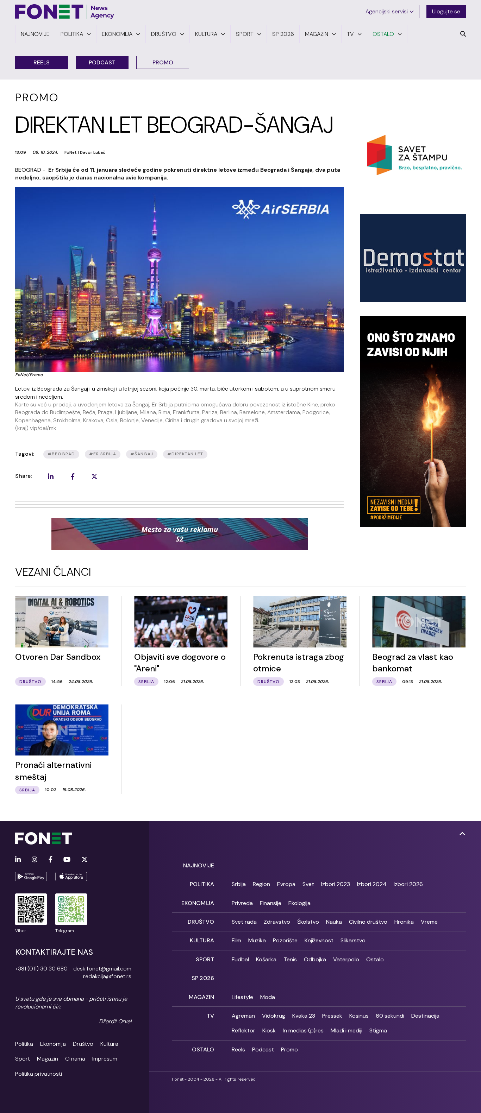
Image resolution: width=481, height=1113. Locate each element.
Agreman (243, 1015)
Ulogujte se (446, 11)
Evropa (286, 884)
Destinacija (425, 1015)
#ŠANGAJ (141, 454)
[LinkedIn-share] (50, 476)
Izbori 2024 (372, 884)
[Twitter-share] (94, 476)
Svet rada (244, 921)
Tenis (290, 959)
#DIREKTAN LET (185, 454)
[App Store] (71, 876)
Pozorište (285, 940)
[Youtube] (66, 859)
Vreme (429, 921)
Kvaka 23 (303, 1015)
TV (210, 1015)
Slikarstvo (353, 940)
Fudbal (240, 959)
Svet (308, 884)
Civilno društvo (368, 921)
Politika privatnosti (38, 1073)
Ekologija (299, 903)
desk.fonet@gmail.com (102, 968)
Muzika (257, 940)
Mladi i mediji (346, 1030)
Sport (22, 1058)
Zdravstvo (277, 921)
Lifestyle (242, 997)
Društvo (83, 1044)
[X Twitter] (84, 859)
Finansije (270, 903)
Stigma (378, 1030)
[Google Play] (31, 876)
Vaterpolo (346, 959)
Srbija (239, 884)
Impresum (104, 1058)
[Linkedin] (18, 859)
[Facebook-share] (72, 476)
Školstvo (308, 921)
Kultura (109, 1044)
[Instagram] (34, 859)
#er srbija (102, 454)
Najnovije (198, 865)
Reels (41, 62)
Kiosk (269, 1030)
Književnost (319, 940)
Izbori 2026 (408, 884)
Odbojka (315, 959)
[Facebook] (50, 859)
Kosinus (359, 1015)
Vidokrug (273, 1015)
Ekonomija (53, 1044)
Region (261, 884)
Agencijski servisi (387, 11)
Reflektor (243, 1030)
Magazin (47, 1058)
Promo (162, 62)
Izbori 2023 (335, 884)
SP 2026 (203, 978)
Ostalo (375, 959)
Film (236, 940)
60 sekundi (390, 1015)
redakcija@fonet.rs (107, 976)
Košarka (266, 959)
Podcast (102, 62)
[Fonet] (64, 11)
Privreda (242, 903)
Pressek (332, 1015)
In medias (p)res (303, 1030)
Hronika (404, 921)
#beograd (61, 454)
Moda (267, 997)
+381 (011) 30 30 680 (41, 968)
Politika (24, 1044)
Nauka (334, 921)
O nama (75, 1058)
